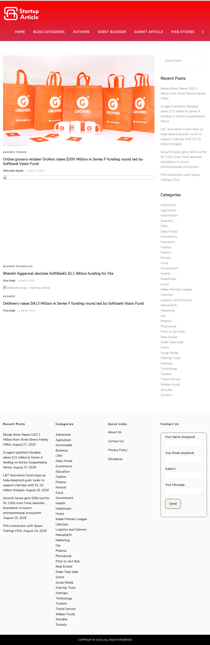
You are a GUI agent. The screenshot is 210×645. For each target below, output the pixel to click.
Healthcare (168, 279)
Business (9, 152)
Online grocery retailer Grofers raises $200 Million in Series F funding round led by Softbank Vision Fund (73, 161)
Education (168, 242)
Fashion (166, 247)
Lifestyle (167, 295)
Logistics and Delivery (176, 300)
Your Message (175, 485)
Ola (163, 316)
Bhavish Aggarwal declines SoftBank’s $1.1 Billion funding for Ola (58, 273)
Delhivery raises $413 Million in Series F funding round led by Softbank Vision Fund (73, 303)
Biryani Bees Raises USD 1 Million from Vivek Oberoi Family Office (183, 93)
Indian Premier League (176, 289)
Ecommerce (169, 237)
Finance (21, 152)
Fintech (166, 258)
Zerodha (166, 390)
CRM (164, 226)
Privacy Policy (117, 450)
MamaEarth (169, 305)
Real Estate (169, 337)
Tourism (166, 374)
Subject (170, 469)
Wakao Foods (170, 384)
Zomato (166, 395)
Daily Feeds (169, 231)
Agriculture (168, 210)
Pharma (166, 321)
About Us (114, 432)
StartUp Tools (171, 358)
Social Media (169, 353)
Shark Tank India (172, 342)
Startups (167, 363)
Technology (24, 266)
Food (164, 263)
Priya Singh (9, 280)
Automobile (169, 215)
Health (165, 274)
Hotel (165, 284)
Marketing (168, 311)
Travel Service (171, 379)
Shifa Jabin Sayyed (13, 170)
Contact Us (116, 441)
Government (169, 268)
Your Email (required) (179, 453)
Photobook (168, 326)
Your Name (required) (180, 437)
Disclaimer (115, 459)
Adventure (168, 205)
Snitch (165, 348)
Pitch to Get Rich (173, 332)
